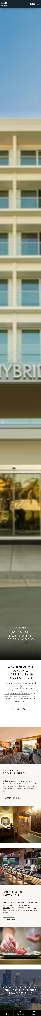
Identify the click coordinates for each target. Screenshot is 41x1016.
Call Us (6, 1014)
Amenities (10, 919)
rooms (6, 693)
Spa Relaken (14, 696)
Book (34, 1014)
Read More (20, 709)
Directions (20, 1014)
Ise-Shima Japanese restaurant (20, 693)
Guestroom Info (12, 798)
